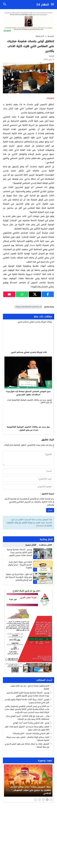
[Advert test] (28, 630)
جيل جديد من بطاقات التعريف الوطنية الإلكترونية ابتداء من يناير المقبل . (28, 428)
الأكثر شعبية (30, 545)
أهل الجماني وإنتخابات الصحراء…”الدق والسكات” (30, 733)
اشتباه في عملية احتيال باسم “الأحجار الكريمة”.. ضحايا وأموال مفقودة (20, 564)
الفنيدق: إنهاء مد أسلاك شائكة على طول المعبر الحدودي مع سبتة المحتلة (27, 745)
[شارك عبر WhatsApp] (22, 294)
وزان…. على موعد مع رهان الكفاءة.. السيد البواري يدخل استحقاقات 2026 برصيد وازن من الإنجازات (27, 717)
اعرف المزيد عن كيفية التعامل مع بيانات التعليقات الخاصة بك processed (29, 524)
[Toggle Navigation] (53, 4)
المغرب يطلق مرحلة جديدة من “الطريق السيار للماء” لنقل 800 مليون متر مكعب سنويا (27, 728)
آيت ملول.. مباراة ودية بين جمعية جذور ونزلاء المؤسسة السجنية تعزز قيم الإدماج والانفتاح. (18, 577)
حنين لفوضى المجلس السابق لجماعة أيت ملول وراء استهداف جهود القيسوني (28, 393)
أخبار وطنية (40, 36)
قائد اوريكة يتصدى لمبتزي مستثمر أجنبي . (28, 352)
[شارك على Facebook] (47, 294)
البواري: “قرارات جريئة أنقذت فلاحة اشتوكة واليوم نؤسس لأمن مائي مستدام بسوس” (27, 701)
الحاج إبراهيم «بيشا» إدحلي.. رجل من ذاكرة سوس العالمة (29, 687)
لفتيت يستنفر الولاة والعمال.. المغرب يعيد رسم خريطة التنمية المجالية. (28, 738)
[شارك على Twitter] (34, 294)
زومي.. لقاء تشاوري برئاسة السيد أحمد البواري (31, 723)
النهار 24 (42, 4)
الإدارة (51, 56)
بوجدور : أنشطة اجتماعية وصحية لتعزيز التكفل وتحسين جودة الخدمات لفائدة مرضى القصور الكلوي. (19, 554)
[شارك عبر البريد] (9, 294)
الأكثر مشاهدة (45, 545)
